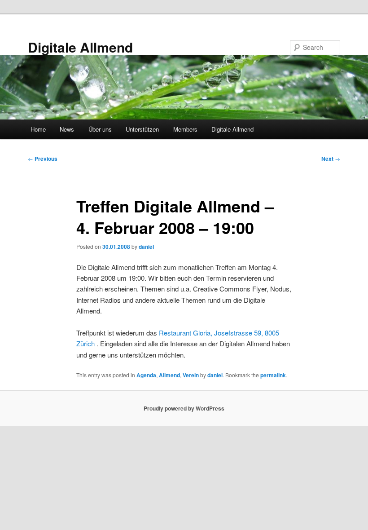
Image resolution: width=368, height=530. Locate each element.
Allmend (169, 375)
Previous (42, 159)
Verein (191, 375)
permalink (273, 375)
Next (330, 159)
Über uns (100, 129)
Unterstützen (142, 129)
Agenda (146, 375)
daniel (146, 247)
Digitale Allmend (80, 47)
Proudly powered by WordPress (184, 408)
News (67, 129)
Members (185, 129)
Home (38, 129)
